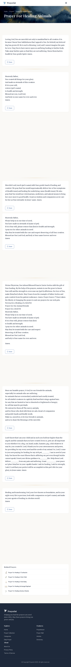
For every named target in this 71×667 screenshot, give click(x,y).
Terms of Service (9, 653)
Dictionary (40, 639)
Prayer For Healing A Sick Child (17, 577)
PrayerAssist (40, 629)
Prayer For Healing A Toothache (17, 572)
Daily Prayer (7, 639)
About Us (7, 646)
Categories (7, 636)
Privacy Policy (8, 650)
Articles (39, 636)
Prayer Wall (40, 633)
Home (5, 11)
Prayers (11, 11)
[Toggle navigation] (66, 3)
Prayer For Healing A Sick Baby (17, 581)
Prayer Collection (9, 633)
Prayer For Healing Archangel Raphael (19, 586)
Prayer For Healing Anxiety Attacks (18, 591)
